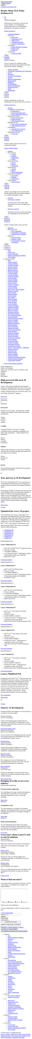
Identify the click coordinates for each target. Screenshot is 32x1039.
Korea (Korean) (12, 302)
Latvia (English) (12, 304)
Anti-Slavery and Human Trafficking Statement (15, 1036)
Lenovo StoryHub (13, 254)
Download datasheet (6, 560)
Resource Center (16, 239)
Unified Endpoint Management (16, 953)
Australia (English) (13, 265)
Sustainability (11, 90)
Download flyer (5, 741)
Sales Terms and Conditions (19, 1036)
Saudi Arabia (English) (14, 330)
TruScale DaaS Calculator (18, 234)
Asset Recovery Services (18, 129)
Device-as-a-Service (13, 209)
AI (5, 18)
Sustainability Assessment (18, 232)
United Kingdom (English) (15, 359)
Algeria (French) (12, 262)
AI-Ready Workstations (18, 44)
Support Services (12, 968)
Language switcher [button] (9, 259)
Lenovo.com (11, 252)
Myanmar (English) (13, 312)
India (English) (12, 292)
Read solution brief (6, 779)
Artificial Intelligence (14, 34)
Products (6, 139)
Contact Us (7, 247)
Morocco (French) (13, 310)
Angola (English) (13, 263)
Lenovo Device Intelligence (19, 124)
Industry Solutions (13, 69)
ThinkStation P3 (8, 535)
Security (10, 77)
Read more (4, 396)
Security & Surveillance (14, 76)
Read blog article (5, 754)
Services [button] (6, 94)
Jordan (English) (12, 299)
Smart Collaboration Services (19, 114)
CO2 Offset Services (17, 130)
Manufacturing (12, 81)
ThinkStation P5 (8, 533)
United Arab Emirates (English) (17, 357)
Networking (14, 166)
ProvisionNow (15, 111)
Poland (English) (12, 325)
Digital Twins (15, 48)
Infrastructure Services (14, 973)
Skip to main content (6, 1)
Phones (13, 170)
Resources (7, 220)
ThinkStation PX (9, 530)
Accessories (14, 175)
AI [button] (5, 17)
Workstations (15, 158)
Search (3, 914)
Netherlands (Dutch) (13, 313)
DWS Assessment (16, 231)
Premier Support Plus (17, 117)
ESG (9, 1021)
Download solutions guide (8, 728)
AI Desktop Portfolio (17, 42)
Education (11, 74)
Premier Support (16, 119)
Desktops (14, 156)
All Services (14, 134)
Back (9, 250)
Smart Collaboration (17, 172)
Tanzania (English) (13, 349)
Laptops (13, 154)
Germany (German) (13, 284)
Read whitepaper (5, 766)
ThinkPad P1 (8, 538)
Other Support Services (17, 121)
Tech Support (11, 257)
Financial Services (13, 87)
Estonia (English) (13, 280)
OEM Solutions (12, 84)
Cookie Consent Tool (11, 1034)
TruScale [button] (6, 185)
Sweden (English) (13, 341)
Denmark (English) (13, 276)
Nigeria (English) (13, 317)
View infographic (5, 695)
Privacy (3, 1034)
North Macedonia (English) (15, 318)
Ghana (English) (12, 286)
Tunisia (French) (12, 352)
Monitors (13, 177)
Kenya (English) (12, 301)
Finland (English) (13, 281)
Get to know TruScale (14, 199)
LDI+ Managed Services (18, 126)
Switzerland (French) (14, 344)
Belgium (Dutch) (12, 268)
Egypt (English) (12, 278)
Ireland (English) (12, 294)
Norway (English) (13, 320)
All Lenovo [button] (7, 249)
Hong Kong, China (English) (16, 289)
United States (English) (14, 360)
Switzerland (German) (14, 346)
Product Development (14, 85)
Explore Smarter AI (9, 31)
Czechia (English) (13, 275)
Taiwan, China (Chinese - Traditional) (18, 347)
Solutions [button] (7, 57)
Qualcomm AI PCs (16, 39)
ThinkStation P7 (8, 531)
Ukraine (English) (13, 355)
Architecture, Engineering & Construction (19, 71)
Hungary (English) (13, 291)
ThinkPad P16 (8, 536)
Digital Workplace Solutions (19, 47)
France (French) (12, 283)
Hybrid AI (14, 50)
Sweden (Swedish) (13, 342)
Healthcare (11, 82)
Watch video (4, 505)
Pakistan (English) (13, 321)
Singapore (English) (13, 333)
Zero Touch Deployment (18, 113)
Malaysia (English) (13, 309)
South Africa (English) (14, 338)
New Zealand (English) (14, 315)
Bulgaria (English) (13, 271)
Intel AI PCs (14, 37)
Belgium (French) (13, 270)
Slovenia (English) (13, 336)
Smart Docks (15, 178)
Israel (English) (12, 296)
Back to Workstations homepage (13, 363)
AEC (9, 936)
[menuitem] (4, 918)
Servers (13, 162)
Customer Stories (16, 237)
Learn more (4, 800)
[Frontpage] (8, 7)
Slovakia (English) (13, 334)
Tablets (13, 159)
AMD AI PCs (15, 40)
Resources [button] (7, 218)
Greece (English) (12, 288)
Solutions (7, 58)
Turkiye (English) (13, 354)
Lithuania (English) (13, 307)
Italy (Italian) (11, 297)
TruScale (6, 187)
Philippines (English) (14, 323)
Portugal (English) (13, 326)
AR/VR (13, 169)
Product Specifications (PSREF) (17, 255)
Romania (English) (13, 328)
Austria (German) (13, 267)
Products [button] (6, 137)
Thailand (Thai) (12, 351)
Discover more (5, 850)
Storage (13, 164)
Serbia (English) (12, 331)
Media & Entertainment (14, 79)
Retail (9, 89)
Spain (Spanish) (12, 339)
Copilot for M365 (16, 53)
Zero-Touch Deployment (15, 962)
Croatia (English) (12, 273)
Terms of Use (21, 1034)
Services (6, 95)
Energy (10, 73)
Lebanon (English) (13, 305)
